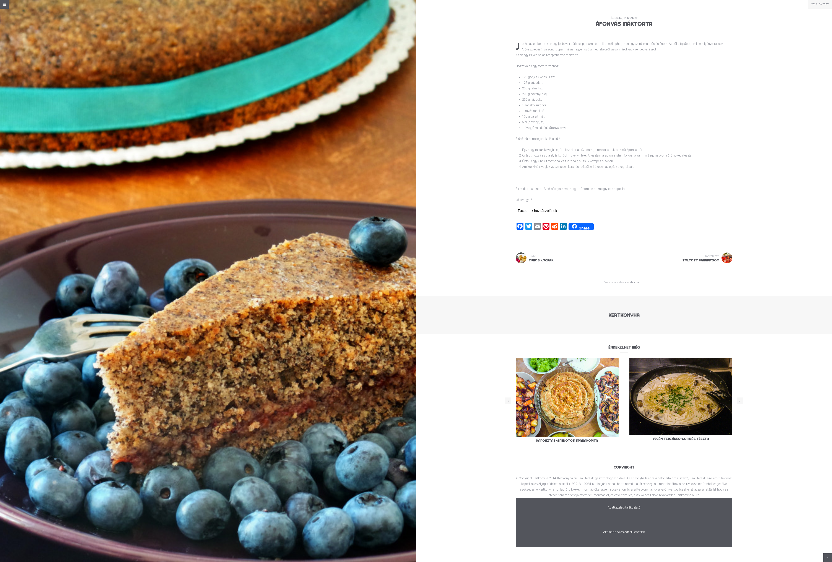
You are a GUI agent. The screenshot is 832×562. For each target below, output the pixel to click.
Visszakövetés (614, 282)
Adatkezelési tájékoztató (624, 507)
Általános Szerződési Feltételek (624, 532)
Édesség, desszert (624, 17)
